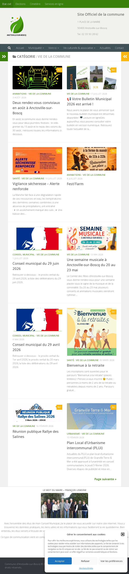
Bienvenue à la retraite (85, 365)
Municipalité (35, 48)
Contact (119, 48)
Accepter (60, 561)
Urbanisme (73, 433)
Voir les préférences (112, 561)
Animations (20, 93)
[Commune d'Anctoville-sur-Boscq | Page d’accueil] (16, 26)
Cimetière (35, 4)
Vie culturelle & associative (78, 48)
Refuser (85, 561)
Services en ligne (54, 4)
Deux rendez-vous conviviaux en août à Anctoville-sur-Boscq (36, 107)
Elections (20, 4)
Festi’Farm (75, 183)
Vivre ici (52, 48)
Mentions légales (86, 568)
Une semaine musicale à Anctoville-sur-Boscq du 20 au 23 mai (91, 264)
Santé (16, 178)
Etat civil (6, 4)
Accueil (20, 48)
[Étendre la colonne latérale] (4, 56)
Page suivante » (105, 479)
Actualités (105, 48)
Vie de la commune (40, 93)
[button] (122, 534)
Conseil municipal (24, 254)
